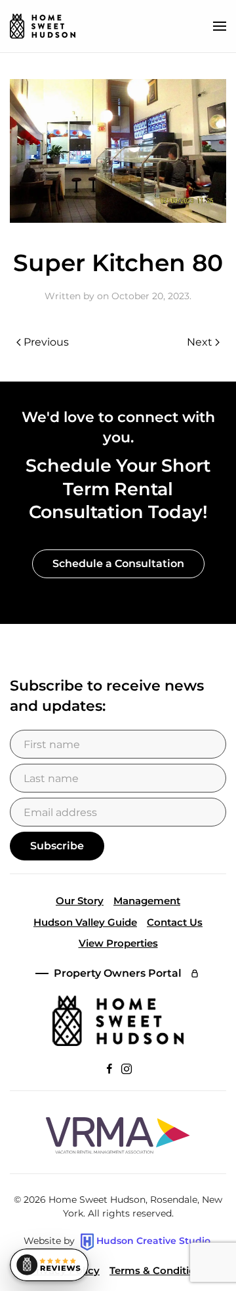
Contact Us (175, 922)
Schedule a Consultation (118, 563)
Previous (46, 342)
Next (199, 342)
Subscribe (57, 846)
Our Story (80, 900)
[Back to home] (42, 26)
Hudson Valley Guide (85, 922)
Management (146, 900)
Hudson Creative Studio (153, 1241)
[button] (219, 26)
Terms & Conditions (158, 1270)
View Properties (118, 943)
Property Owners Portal (118, 973)
